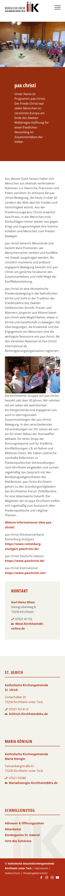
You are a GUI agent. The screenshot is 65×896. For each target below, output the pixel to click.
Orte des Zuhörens (18, 841)
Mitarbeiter (13, 829)
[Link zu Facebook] (41, 879)
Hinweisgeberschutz (35, 873)
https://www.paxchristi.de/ (25, 561)
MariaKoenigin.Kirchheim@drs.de (33, 783)
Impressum (41, 868)
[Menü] (57, 7)
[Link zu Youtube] (57, 879)
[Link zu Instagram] (46, 879)
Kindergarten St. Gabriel (22, 835)
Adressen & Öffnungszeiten (24, 823)
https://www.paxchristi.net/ (25, 573)
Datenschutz (12, 873)
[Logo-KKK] (27, 7)
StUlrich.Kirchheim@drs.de (28, 714)
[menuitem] (57, 7)
